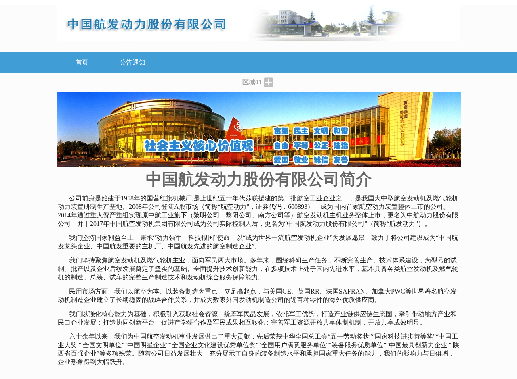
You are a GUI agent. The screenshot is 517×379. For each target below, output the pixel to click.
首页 (82, 62)
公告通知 (132, 62)
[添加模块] (268, 82)
